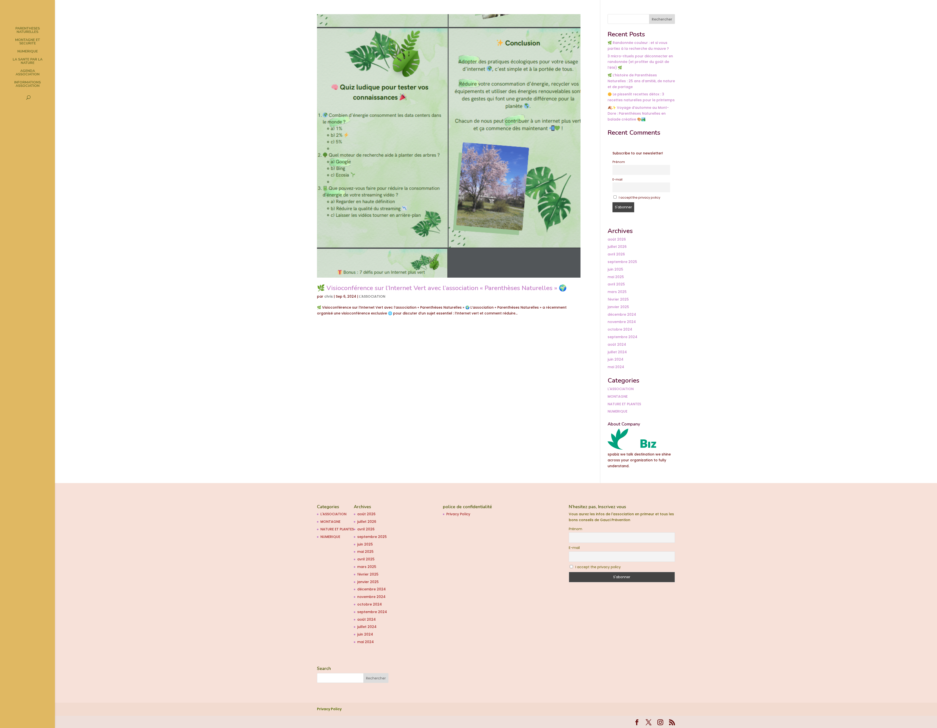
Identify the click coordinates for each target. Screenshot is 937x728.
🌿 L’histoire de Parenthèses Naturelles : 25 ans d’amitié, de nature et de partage (641, 81)
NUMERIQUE (27, 52)
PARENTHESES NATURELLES (27, 30)
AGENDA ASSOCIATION (28, 73)
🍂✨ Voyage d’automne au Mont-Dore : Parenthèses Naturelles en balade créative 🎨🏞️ (638, 113)
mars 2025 (617, 291)
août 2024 (617, 344)
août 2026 (617, 239)
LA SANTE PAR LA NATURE (27, 61)
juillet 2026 (617, 246)
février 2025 (618, 299)
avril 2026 (616, 254)
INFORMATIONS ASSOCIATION (27, 84)
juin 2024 (615, 359)
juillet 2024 (617, 352)
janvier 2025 (618, 306)
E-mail (617, 179)
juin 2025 (615, 269)
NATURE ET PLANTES (624, 404)
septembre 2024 (622, 336)
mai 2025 (616, 276)
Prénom (618, 162)
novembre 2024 (622, 321)
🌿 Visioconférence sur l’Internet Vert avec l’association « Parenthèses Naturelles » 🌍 (442, 288)
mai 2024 (616, 366)
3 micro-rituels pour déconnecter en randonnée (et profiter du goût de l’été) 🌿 (640, 62)
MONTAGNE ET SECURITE (27, 42)
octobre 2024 (620, 329)
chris (328, 296)
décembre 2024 (622, 314)
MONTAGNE (618, 396)
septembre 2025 (622, 261)
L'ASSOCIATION (372, 296)
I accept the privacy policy (639, 197)
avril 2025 (616, 284)
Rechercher (662, 19)
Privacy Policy (458, 514)
